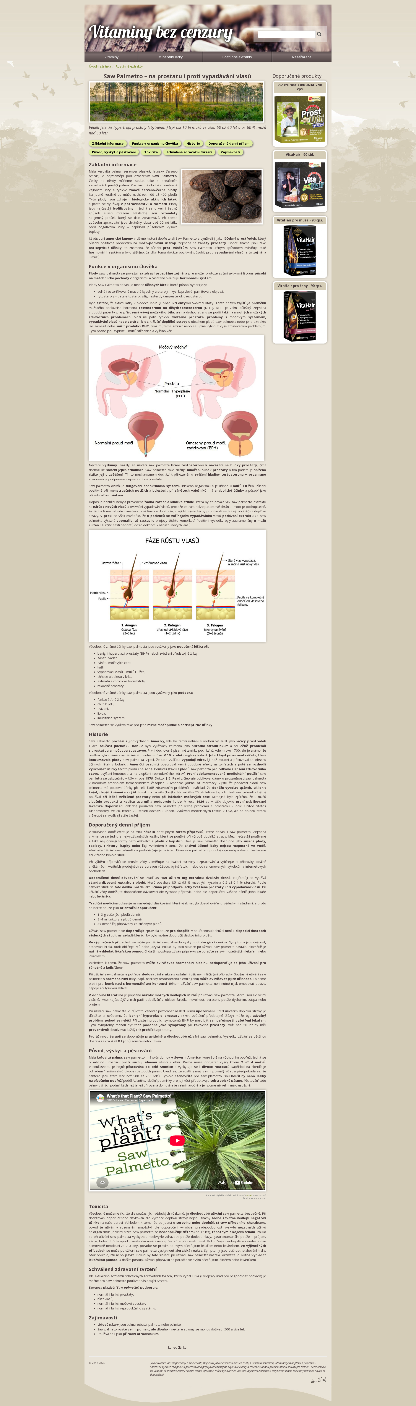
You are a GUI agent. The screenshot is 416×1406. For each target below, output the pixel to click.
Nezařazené (302, 57)
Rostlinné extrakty (237, 57)
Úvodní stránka (100, 66)
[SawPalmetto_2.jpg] (177, 102)
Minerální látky (170, 57)
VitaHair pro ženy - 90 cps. (300, 285)
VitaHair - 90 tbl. (300, 154)
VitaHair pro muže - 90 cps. (300, 220)
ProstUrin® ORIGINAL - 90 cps (300, 87)
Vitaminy (111, 57)
